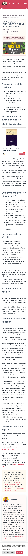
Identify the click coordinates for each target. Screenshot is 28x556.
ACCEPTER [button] (19, 552)
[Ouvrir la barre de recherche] (26, 8)
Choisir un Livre (18, 3)
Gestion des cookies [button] (8, 552)
